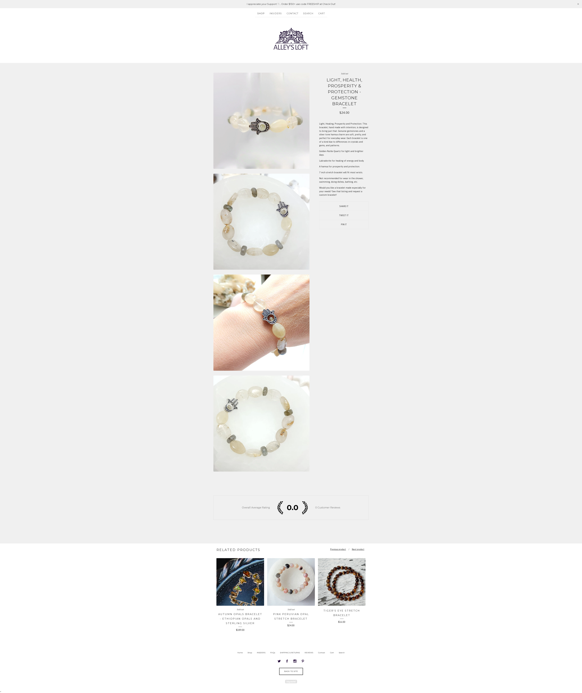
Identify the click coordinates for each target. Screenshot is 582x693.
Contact (292, 13)
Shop (261, 13)
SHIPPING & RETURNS (290, 652)
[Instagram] (295, 661)
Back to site (291, 671)
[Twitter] (279, 661)
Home (240, 652)
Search (308, 13)
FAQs (272, 652)
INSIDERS (275, 13)
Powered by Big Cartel (291, 681)
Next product (358, 549)
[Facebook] (287, 661)
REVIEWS (309, 652)
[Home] (291, 38)
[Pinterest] (303, 661)
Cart (321, 13)
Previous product (338, 549)
